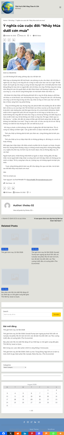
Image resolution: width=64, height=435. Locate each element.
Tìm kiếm (56, 314)
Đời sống (11, 20)
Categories (7, 365)
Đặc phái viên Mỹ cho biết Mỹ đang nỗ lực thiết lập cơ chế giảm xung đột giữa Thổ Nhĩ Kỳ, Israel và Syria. (15, 294)
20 (31, 399)
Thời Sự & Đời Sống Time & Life (27, 6)
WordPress (51, 429)
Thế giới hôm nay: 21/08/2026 (12, 252)
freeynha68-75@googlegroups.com (39, 180)
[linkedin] (35, 422)
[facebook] (4, 40)
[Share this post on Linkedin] (13, 40)
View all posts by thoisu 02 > (23, 210)
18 (15, 399)
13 (31, 396)
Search (5, 311)
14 (39, 396)
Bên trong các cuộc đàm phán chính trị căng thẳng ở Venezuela (25, 348)
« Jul (31, 410)
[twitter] (9, 40)
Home (5, 20)
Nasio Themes (34, 429)
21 (39, 399)
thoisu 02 (23, 35)
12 (23, 396)
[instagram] (28, 422)
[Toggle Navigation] (60, 7)
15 (48, 396)
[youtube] (39, 422)
